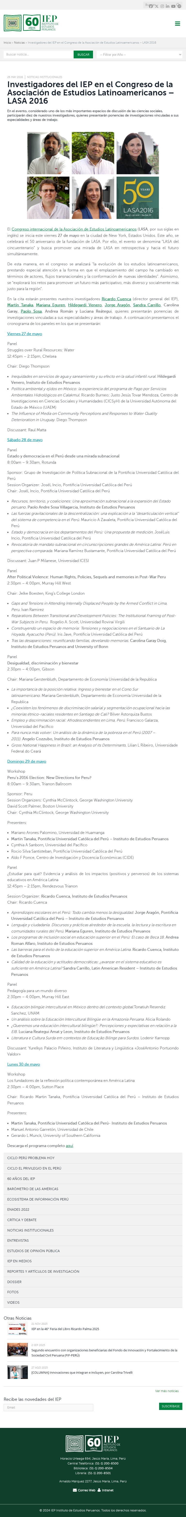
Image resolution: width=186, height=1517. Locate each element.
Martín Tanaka (20, 305)
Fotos (13, 1292)
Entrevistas (18, 1240)
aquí (69, 1146)
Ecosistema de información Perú (38, 1199)
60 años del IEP (21, 1179)
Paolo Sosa (31, 311)
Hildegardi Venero (85, 305)
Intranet (107, 1490)
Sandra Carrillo (147, 305)
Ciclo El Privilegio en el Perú (34, 1168)
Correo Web (86, 1490)
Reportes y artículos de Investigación (43, 1271)
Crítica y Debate (22, 1220)
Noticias (19, 42)
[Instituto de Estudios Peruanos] (31, 23)
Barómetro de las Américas (32, 1189)
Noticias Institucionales (44, 77)
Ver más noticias (167, 1391)
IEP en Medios (19, 1261)
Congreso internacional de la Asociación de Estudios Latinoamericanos (74, 229)
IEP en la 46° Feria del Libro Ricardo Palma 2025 (65, 1329)
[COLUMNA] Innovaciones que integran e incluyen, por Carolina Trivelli (81, 1372)
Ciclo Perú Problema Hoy (30, 1158)
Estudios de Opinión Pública (33, 1251)
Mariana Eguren (50, 305)
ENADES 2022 (18, 1209)
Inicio (7, 42)
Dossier (14, 1282)
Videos (13, 1302)
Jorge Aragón (117, 305)
